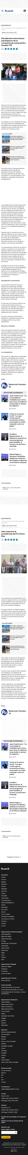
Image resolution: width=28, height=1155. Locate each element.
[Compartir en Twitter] (11, 49)
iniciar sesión (10, 487)
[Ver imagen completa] (25, 65)
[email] (14, 49)
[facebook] (8, 49)
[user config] (24, 10)
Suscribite (5, 1137)
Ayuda (23, 1147)
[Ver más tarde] (2, 49)
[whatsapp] (6, 49)
